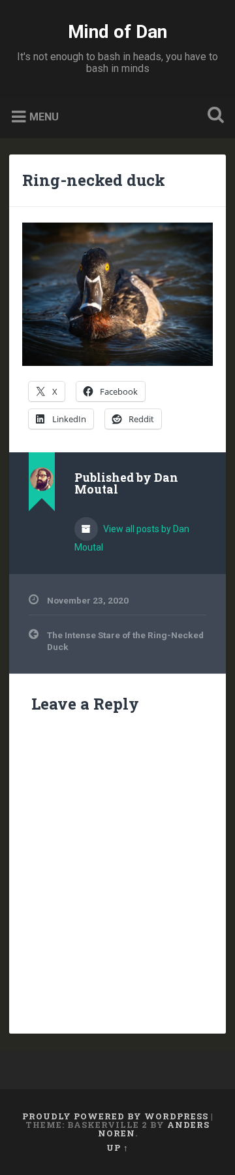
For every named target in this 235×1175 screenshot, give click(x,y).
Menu (44, 117)
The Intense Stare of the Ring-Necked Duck (125, 641)
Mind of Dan (117, 32)
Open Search (212, 116)
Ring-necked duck (93, 180)
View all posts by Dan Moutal (131, 538)
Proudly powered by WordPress (115, 1116)
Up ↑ (117, 1147)
